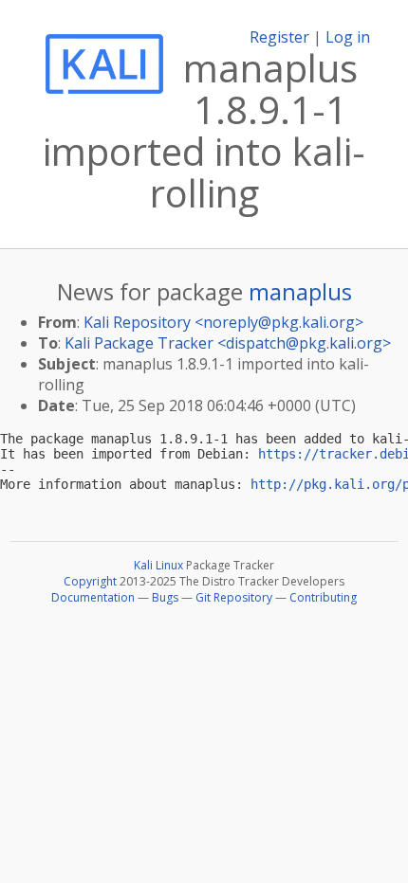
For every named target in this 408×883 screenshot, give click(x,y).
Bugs (165, 597)
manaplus (300, 291)
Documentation (93, 597)
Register (279, 37)
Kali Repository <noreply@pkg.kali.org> (223, 322)
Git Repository (233, 597)
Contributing (323, 597)
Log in (347, 37)
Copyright (90, 581)
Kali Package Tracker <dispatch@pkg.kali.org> (228, 343)
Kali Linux (158, 565)
